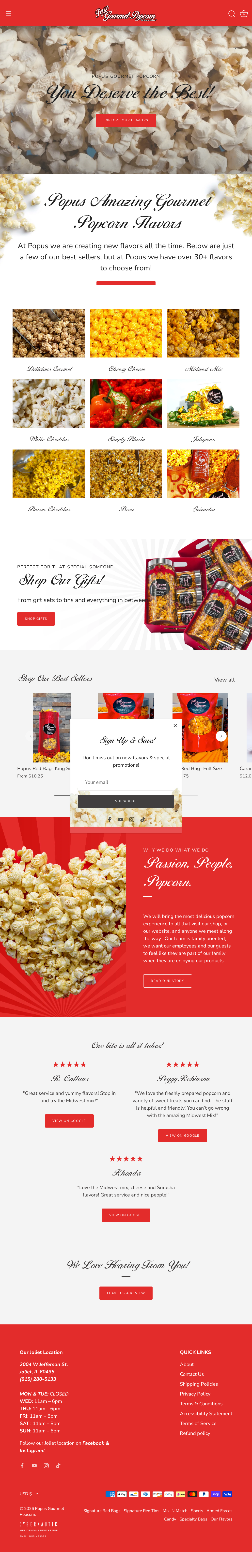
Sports (197, 1511)
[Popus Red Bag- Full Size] (200, 727)
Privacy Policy (195, 1394)
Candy (170, 1519)
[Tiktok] (142, 819)
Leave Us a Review (126, 1293)
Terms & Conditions (201, 1403)
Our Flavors (221, 1519)
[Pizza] (126, 474)
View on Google (69, 1121)
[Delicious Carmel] (49, 333)
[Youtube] (120, 819)
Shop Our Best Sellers (54, 679)
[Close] (175, 725)
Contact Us (192, 1374)
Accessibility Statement (206, 1413)
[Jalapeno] (203, 403)
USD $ (26, 1493)
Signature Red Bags (101, 1511)
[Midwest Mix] (203, 333)
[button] (30, 736)
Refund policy (195, 1433)
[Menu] (8, 13)
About (187, 1364)
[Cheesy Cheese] (126, 333)
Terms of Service (198, 1423)
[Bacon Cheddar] (49, 474)
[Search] (231, 14)
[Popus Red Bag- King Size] (51, 727)
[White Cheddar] (49, 403)
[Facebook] (109, 819)
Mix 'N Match (175, 1511)
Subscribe (126, 801)
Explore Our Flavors (126, 120)
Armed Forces (219, 1511)
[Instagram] (131, 819)
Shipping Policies (199, 1384)
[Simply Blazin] (126, 403)
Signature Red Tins (141, 1511)
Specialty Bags (193, 1519)
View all (224, 679)
